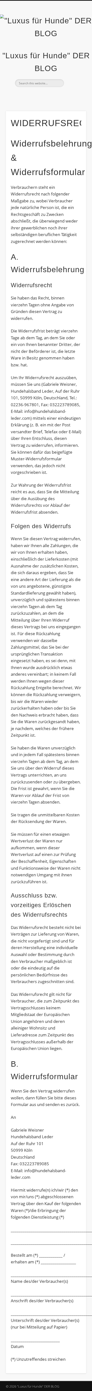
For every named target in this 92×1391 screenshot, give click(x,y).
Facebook (30, 95)
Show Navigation (74, 44)
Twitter (40, 95)
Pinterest (50, 95)
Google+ (60, 95)
